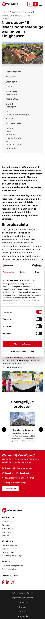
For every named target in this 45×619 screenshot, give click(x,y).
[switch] (39, 319)
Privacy (22, 607)
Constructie (25, 473)
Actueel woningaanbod (12, 566)
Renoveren (7, 532)
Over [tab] (37, 272)
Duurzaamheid (8, 552)
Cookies (22, 611)
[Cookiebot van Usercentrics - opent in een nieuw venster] (32, 265)
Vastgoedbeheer (24, 468)
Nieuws (5, 549)
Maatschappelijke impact (13, 556)
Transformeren (8, 528)
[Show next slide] (41, 429)
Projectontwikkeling (14, 478)
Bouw (7, 468)
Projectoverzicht (9, 569)
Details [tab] (22, 272)
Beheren (5, 535)
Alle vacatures (10, 488)
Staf (32, 478)
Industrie (9, 473)
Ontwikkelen (7, 521)
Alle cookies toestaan (22, 344)
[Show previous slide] (4, 429)
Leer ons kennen (9, 545)
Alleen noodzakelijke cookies (22, 351)
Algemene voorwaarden (22, 598)
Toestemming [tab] (8, 272)
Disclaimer (22, 602)
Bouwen (5, 525)
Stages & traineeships (16, 483)
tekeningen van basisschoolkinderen (20, 357)
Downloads (22, 616)
